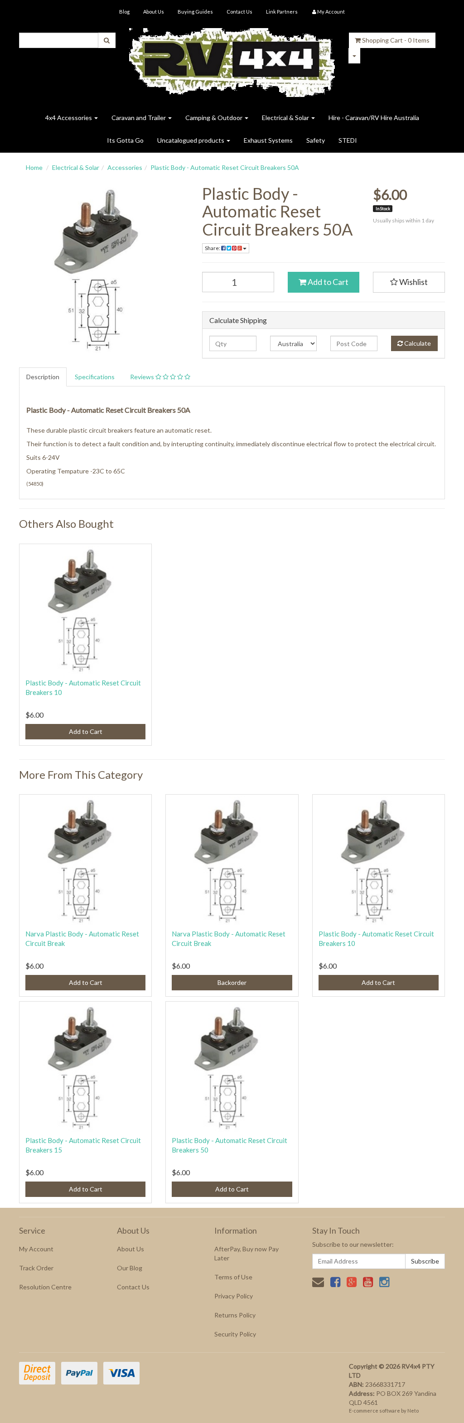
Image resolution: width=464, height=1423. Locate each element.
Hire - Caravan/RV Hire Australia (374, 117)
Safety (315, 140)
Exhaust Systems (268, 140)
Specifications (95, 377)
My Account (36, 1249)
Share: (213, 248)
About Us (153, 11)
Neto (413, 1410)
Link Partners (282, 11)
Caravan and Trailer (139, 117)
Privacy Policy (233, 1296)
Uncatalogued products (191, 140)
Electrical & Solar (286, 117)
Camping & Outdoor (214, 117)
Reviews (142, 377)
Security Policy (235, 1334)
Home (34, 167)
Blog (124, 11)
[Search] (107, 40)
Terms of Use (233, 1277)
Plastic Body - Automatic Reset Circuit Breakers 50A (224, 167)
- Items (396, 40)
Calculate (417, 343)
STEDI (347, 140)
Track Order (36, 1268)
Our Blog (129, 1268)
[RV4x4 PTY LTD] (232, 59)
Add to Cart (327, 282)
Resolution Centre (45, 1287)
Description (42, 377)
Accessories (124, 167)
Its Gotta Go (125, 140)
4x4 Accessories (69, 117)
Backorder (232, 982)
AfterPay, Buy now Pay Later (246, 1253)
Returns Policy (235, 1315)
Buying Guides (195, 11)
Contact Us (239, 11)
